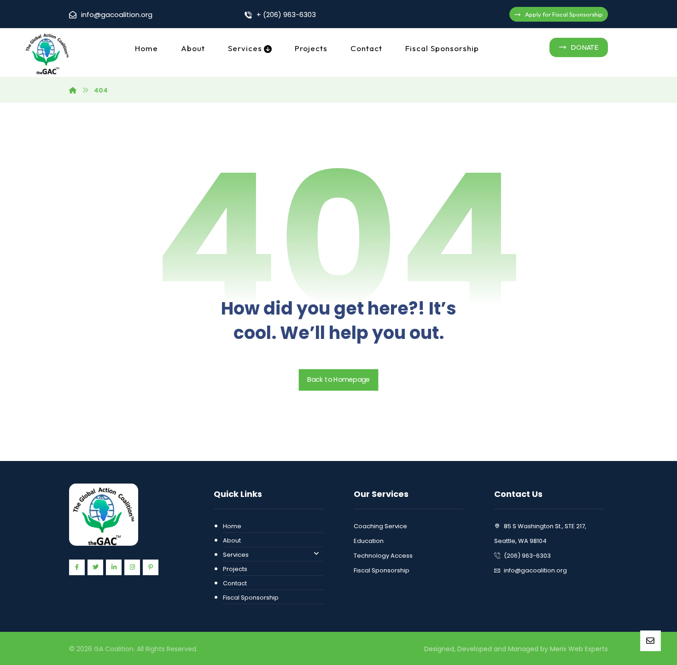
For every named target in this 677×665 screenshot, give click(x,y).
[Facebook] (77, 567)
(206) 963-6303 (527, 555)
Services (236, 554)
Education (369, 541)
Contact (235, 583)
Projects (235, 569)
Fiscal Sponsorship (251, 597)
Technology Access (383, 555)
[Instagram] (132, 567)
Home (232, 526)
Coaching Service (380, 526)
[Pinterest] (150, 567)
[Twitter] (95, 567)
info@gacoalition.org (535, 570)
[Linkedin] (114, 567)
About (232, 540)
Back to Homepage (338, 380)
